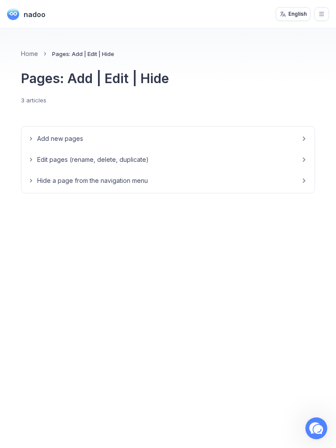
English (297, 13)
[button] (316, 428)
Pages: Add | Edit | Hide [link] (83, 53)
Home (29, 53)
